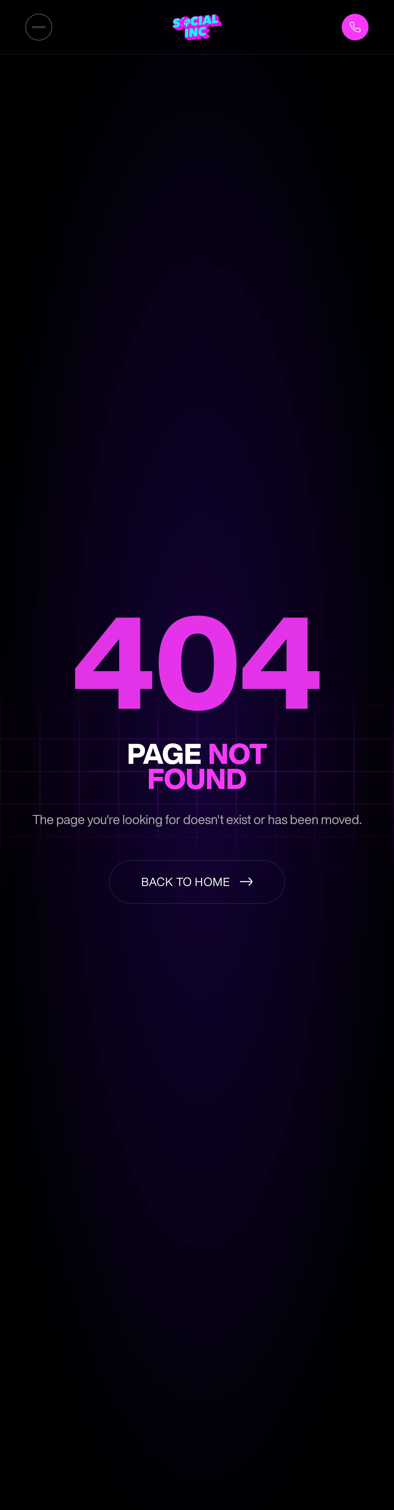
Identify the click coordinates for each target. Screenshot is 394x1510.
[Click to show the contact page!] (355, 27)
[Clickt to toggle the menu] (39, 27)
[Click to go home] (197, 27)
